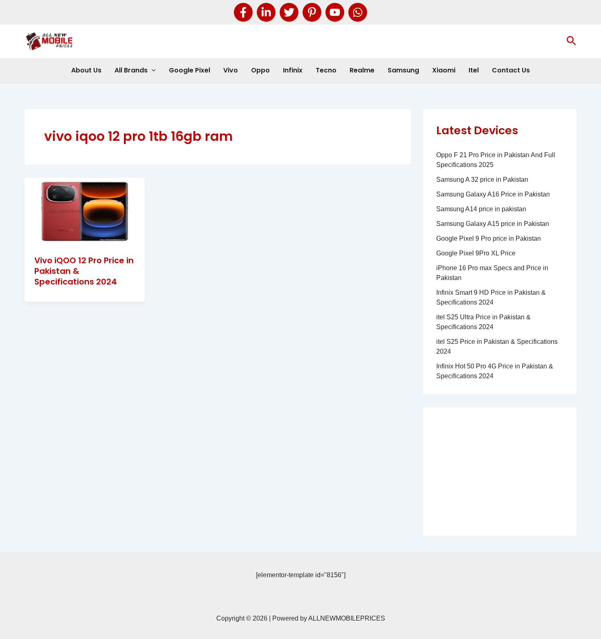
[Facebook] (243, 12)
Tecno (326, 70)
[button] (571, 41)
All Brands (131, 70)
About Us (86, 70)
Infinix (293, 70)
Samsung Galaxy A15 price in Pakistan (492, 223)
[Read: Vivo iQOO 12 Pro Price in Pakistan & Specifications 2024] (85, 211)
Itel (474, 70)
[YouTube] (334, 12)
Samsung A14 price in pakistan (481, 208)
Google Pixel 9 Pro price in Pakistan (488, 238)
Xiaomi (443, 70)
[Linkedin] (266, 12)
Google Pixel (189, 70)
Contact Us (511, 70)
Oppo (260, 70)
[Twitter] (289, 12)
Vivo (230, 70)
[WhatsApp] (357, 12)
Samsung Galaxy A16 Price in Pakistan (493, 194)
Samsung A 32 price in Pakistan (482, 179)
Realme (362, 70)
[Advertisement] (499, 471)
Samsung (403, 70)
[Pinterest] (312, 12)
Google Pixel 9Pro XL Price (476, 253)
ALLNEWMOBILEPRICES (346, 618)
